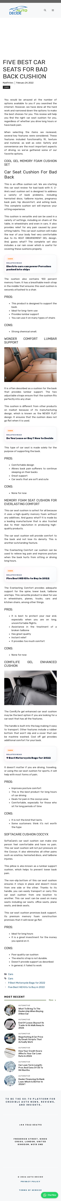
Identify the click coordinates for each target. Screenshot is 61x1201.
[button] (45, 10)
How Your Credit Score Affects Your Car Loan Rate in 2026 (30, 1053)
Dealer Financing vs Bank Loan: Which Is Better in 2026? (31, 1082)
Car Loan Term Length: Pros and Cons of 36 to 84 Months (30, 1067)
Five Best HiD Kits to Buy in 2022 (28, 578)
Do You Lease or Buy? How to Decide (29, 438)
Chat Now (52, 1195)
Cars (6, 87)
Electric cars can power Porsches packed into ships (28, 268)
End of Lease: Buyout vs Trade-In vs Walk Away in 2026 (31, 1025)
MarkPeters (8, 83)
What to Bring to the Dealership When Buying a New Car (30, 1011)
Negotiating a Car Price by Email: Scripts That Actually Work (30, 1039)
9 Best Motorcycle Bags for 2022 (28, 757)
